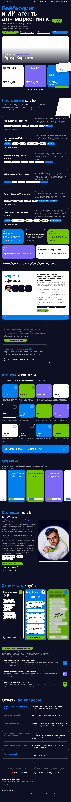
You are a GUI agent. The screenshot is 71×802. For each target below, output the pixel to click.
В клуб (67, 1)
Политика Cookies (63, 793)
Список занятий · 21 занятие (10, 186)
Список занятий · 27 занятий (10, 224)
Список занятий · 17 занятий (10, 204)
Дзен (42, 89)
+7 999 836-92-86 (15, 787)
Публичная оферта (9, 793)
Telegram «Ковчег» (60, 32)
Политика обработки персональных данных (25, 793)
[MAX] (59, 2)
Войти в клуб (42, 311)
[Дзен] (64, 2)
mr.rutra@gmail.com (6, 787)
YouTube (16, 772)
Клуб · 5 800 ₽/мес (9, 32)
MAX (31, 89)
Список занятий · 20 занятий (10, 147)
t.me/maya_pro (45, 733)
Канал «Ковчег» (12, 637)
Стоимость (47, 1)
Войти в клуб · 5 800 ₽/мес (12, 563)
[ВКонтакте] (62, 2)
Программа (36, 1)
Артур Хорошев (18, 57)
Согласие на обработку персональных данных (47, 793)
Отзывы (42, 1)
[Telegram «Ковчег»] (57, 2)
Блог (52, 1)
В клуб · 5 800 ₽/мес (35, 637)
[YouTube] (55, 2)
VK (36, 89)
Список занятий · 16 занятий (10, 129)
